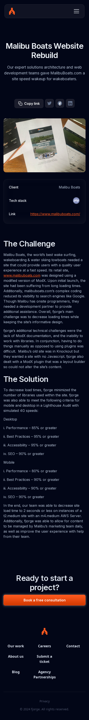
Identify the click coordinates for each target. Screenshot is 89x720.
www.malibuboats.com (21, 275)
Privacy (45, 701)
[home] (12, 11)
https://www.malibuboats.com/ (55, 214)
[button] (75, 11)
